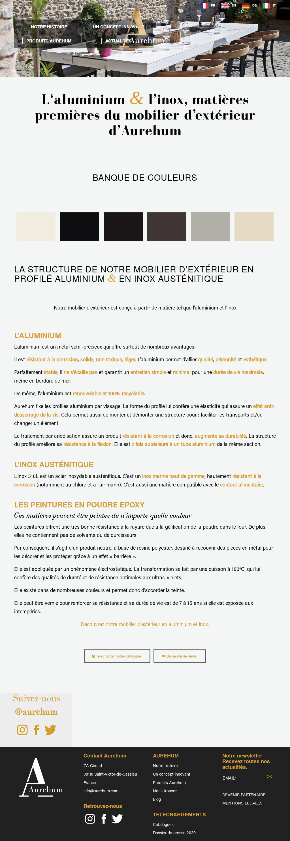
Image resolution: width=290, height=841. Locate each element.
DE (254, 5)
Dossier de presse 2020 (174, 833)
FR (213, 5)
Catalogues (163, 825)
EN (234, 5)
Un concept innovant (171, 774)
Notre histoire (165, 766)
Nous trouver (165, 791)
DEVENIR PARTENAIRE (243, 795)
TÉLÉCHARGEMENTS (179, 814)
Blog (157, 800)
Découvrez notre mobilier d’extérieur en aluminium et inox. (145, 624)
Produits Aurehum (169, 783)
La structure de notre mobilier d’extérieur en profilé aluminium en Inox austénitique (134, 273)
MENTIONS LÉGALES (242, 803)
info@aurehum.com (101, 791)
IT (274, 5)
